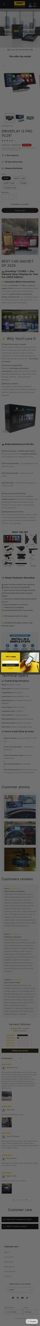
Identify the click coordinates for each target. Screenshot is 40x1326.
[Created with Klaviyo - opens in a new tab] (20, 672)
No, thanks (10, 668)
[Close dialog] (38, 654)
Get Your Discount (10, 665)
